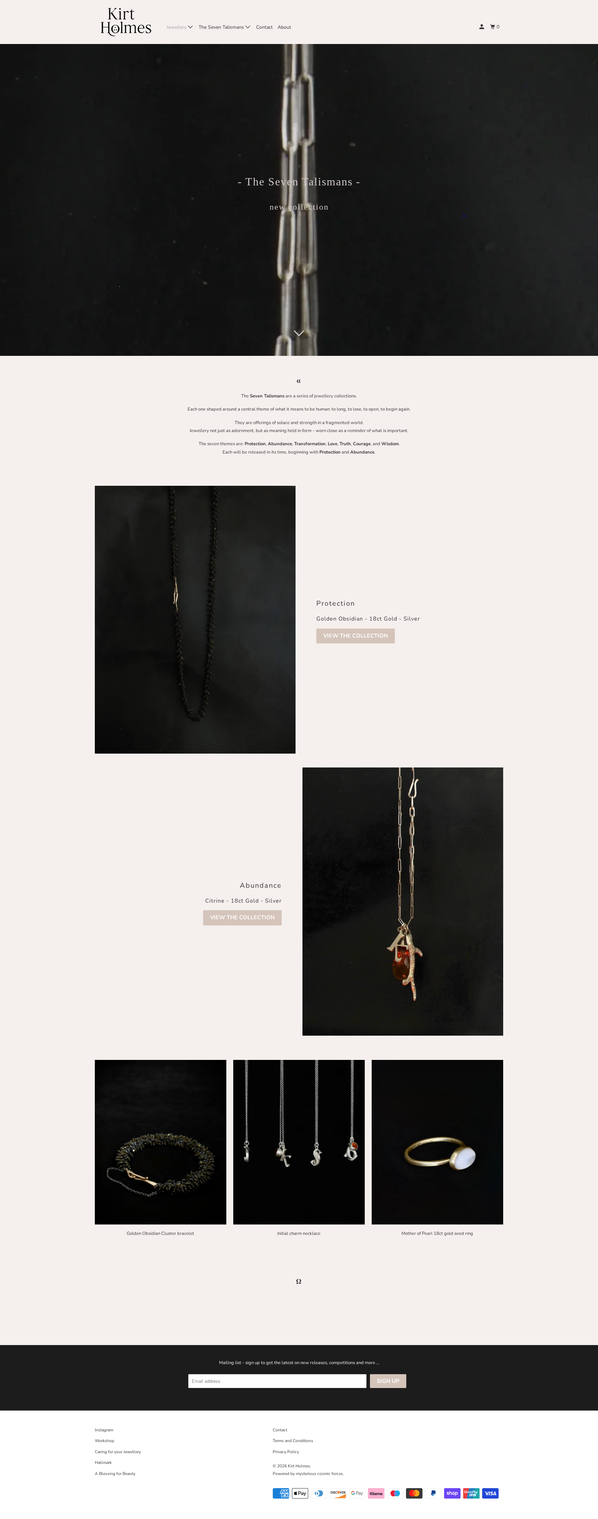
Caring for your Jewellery (118, 1452)
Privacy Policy (286, 1452)
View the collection (355, 636)
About (284, 27)
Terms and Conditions (293, 1440)
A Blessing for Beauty (115, 1473)
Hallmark (103, 1462)
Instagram (104, 1430)
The (252, 396)
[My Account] (482, 27)
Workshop (104, 1440)
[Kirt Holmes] (126, 22)
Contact (264, 27)
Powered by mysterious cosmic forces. (308, 1473)
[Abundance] (402, 901)
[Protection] (195, 620)
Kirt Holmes (299, 1466)
